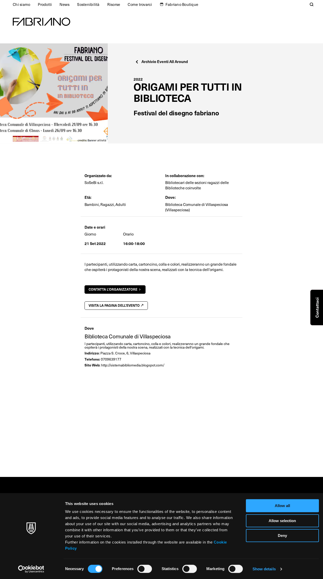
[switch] (144, 569)
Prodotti (45, 4)
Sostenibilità (88, 4)
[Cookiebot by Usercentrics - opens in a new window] (31, 569)
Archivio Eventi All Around (164, 61)
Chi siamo (21, 4)
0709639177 (111, 359)
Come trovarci (140, 4)
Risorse (113, 4)
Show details (264, 569)
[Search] (311, 4)
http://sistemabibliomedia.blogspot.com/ (132, 365)
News (64, 4)
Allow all (282, 505)
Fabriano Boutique (181, 4)
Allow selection (282, 521)
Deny (282, 535)
